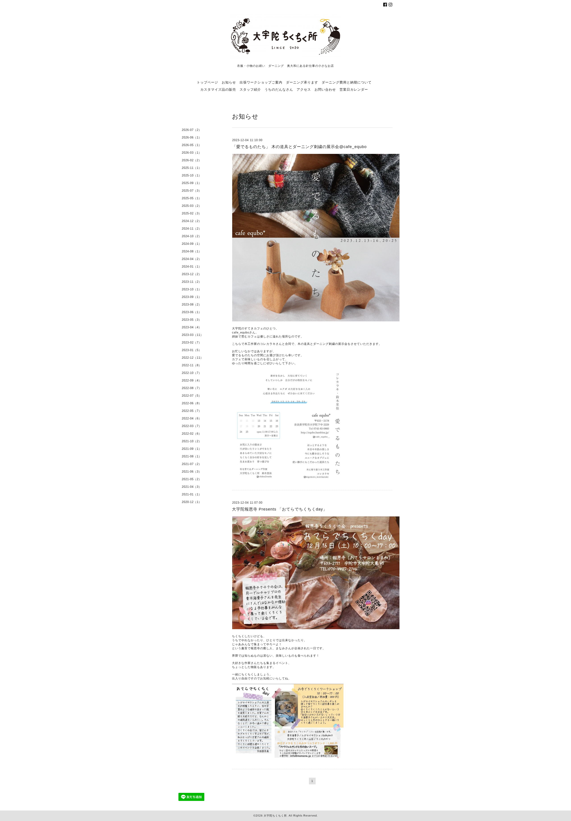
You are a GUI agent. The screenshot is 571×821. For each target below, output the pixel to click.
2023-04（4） (192, 327)
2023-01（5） (192, 350)
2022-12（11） (192, 357)
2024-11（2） (192, 228)
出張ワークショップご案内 (261, 82)
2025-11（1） (192, 168)
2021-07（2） (192, 464)
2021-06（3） (192, 471)
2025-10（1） (192, 175)
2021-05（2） (192, 479)
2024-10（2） (192, 236)
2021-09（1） (192, 448)
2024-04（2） (192, 259)
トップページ (207, 82)
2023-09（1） (192, 297)
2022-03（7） (192, 426)
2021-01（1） (192, 494)
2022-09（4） (192, 380)
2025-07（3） (192, 190)
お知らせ (229, 82)
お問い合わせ (325, 89)
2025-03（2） (192, 205)
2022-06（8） (192, 403)
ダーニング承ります (302, 82)
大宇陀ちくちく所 (275, 815)
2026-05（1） (192, 145)
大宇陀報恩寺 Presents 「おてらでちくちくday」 (279, 509)
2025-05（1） (192, 198)
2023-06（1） (192, 312)
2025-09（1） (192, 183)
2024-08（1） (192, 251)
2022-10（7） (192, 373)
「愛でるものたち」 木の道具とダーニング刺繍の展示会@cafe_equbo (299, 147)
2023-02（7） (192, 342)
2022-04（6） (192, 418)
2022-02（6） (192, 433)
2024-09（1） (192, 243)
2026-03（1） (192, 152)
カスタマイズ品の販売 (218, 89)
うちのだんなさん (279, 89)
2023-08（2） (192, 304)
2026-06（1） (192, 137)
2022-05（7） (192, 411)
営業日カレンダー (353, 89)
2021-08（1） (192, 456)
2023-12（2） (192, 274)
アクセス (304, 89)
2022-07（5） (192, 395)
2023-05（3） (192, 319)
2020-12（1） (192, 502)
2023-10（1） (192, 289)
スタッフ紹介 (250, 89)
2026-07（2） (192, 130)
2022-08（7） (192, 388)
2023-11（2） (192, 281)
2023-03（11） (192, 335)
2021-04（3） (192, 486)
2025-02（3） (192, 213)
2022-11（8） (192, 365)
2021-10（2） (192, 441)
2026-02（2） (192, 160)
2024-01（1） (192, 266)
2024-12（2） (192, 221)
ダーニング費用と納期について (347, 82)
